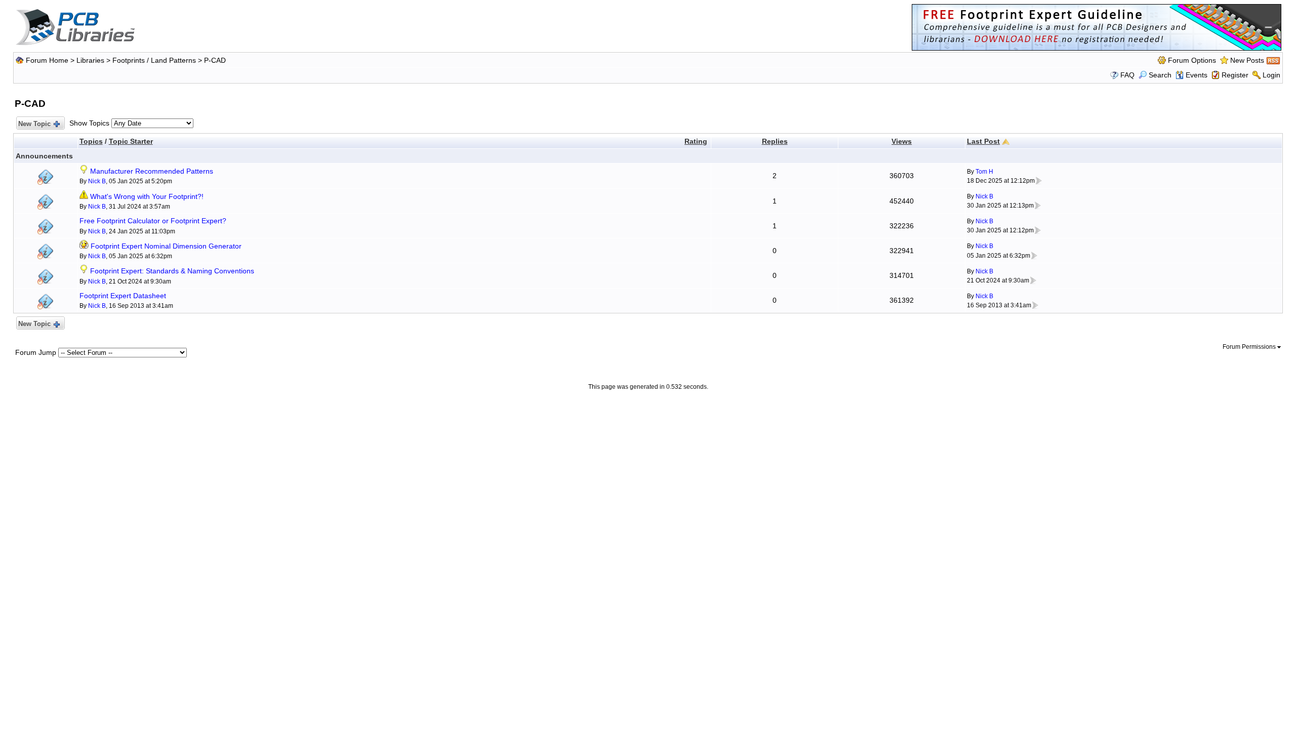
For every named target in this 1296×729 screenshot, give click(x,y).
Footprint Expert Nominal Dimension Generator (166, 246)
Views (902, 141)
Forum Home (47, 60)
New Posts (1247, 60)
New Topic (34, 124)
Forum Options (1192, 60)
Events (1196, 75)
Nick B (97, 181)
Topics (91, 141)
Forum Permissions (1250, 346)
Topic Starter (131, 141)
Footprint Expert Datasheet (122, 296)
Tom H (984, 171)
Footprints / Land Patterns (154, 60)
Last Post (983, 141)
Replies (775, 141)
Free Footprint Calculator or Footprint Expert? (152, 221)
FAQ (1127, 75)
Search (1160, 75)
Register (1235, 75)
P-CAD (215, 60)
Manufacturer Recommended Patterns (151, 171)
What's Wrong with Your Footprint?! (147, 196)
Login (1271, 75)
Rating (695, 141)
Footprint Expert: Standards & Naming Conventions (172, 271)
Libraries (90, 60)
